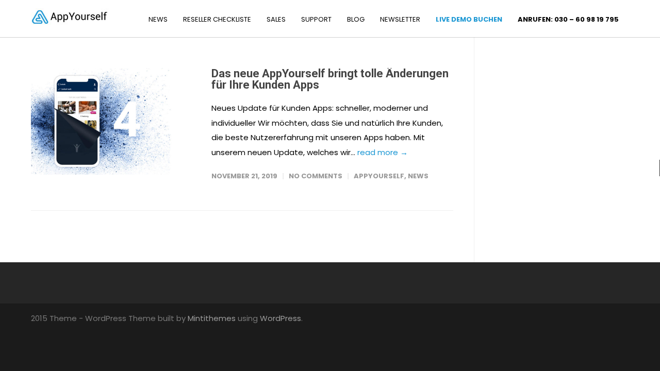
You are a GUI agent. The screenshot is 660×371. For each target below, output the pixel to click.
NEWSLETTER (400, 19)
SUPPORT (316, 19)
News (418, 176)
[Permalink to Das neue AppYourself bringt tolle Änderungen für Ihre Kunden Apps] (111, 121)
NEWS (158, 19)
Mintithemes (212, 318)
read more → (382, 152)
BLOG (356, 19)
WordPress (280, 318)
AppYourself (379, 176)
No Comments (315, 176)
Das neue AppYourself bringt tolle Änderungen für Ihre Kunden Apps (330, 79)
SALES (276, 19)
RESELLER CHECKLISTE (217, 19)
